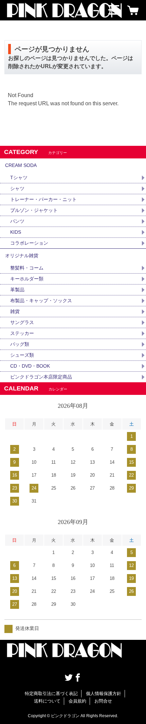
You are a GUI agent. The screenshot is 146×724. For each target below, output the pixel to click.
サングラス (22, 322)
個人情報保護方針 (103, 693)
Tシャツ (19, 177)
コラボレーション (29, 243)
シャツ (17, 188)
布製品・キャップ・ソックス (41, 300)
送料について (47, 701)
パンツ (17, 221)
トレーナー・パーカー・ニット (43, 199)
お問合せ (103, 701)
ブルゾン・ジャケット (34, 210)
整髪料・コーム (26, 268)
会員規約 (77, 701)
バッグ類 (19, 344)
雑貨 (15, 311)
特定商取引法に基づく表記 (51, 693)
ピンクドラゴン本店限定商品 (41, 377)
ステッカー (22, 333)
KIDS (15, 232)
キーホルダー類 (26, 278)
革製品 (17, 289)
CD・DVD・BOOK (30, 366)
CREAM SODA (21, 165)
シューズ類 (22, 355)
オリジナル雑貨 (21, 255)
